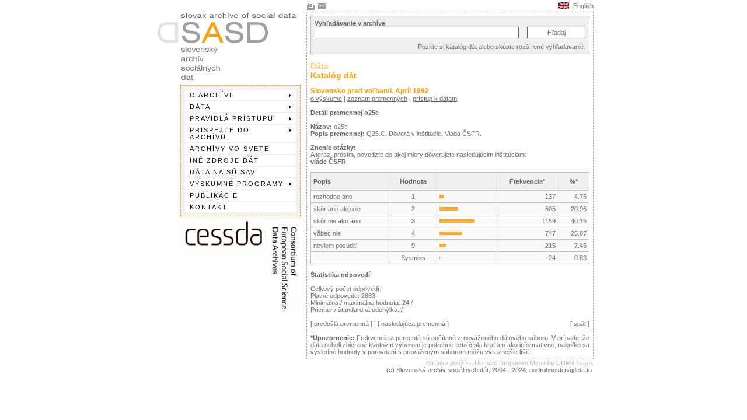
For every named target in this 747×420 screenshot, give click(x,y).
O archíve (212, 95)
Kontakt (209, 207)
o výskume (326, 98)
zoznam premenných (377, 98)
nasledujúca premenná (413, 323)
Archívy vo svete (230, 148)
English (583, 5)
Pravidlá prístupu (232, 118)
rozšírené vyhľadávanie (550, 46)
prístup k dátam (435, 98)
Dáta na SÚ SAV (223, 172)
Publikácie (214, 195)
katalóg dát (461, 46)
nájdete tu (578, 369)
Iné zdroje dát (224, 160)
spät (580, 323)
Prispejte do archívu (220, 134)
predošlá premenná (341, 323)
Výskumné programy (237, 183)
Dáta (200, 106)
